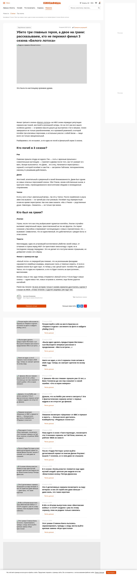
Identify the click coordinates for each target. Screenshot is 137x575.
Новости (49, 8)
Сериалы (40, 8)
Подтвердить (111, 572)
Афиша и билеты (9, 8)
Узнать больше (99, 572)
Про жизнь (20, 13)
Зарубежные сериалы (24, 27)
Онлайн (19, 8)
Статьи (12, 13)
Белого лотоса (44, 122)
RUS (92, 3)
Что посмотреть (29, 8)
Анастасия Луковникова (29, 296)
